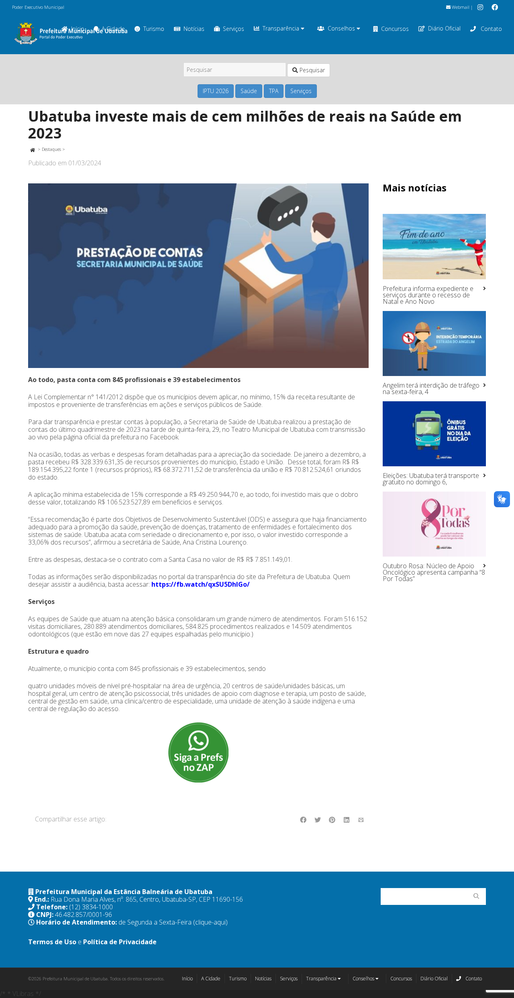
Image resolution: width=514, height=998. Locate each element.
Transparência (282, 28)
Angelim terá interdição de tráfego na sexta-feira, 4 (431, 388)
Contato (490, 29)
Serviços (233, 29)
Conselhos (342, 28)
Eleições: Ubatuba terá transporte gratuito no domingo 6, (431, 478)
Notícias (194, 29)
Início (187, 978)
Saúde (249, 91)
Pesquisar (311, 70)
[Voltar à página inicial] (32, 149)
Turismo (153, 29)
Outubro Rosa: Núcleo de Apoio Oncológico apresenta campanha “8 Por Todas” (434, 572)
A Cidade (210, 978)
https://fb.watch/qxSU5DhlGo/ (200, 584)
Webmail (460, 7)
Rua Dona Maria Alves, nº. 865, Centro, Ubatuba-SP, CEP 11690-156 (147, 899)
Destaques (51, 149)
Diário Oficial (444, 28)
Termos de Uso (52, 941)
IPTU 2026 (215, 91)
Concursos (395, 29)
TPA (273, 91)
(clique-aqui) (210, 922)
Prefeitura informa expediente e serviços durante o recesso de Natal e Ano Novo (428, 295)
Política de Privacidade (120, 941)
